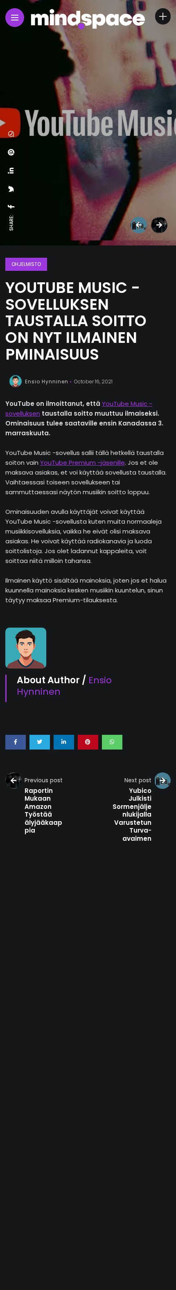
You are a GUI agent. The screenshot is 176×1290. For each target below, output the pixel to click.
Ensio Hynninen (46, 381)
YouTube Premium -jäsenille (82, 462)
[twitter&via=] (11, 189)
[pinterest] (11, 152)
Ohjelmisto (26, 264)
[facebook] (11, 207)
